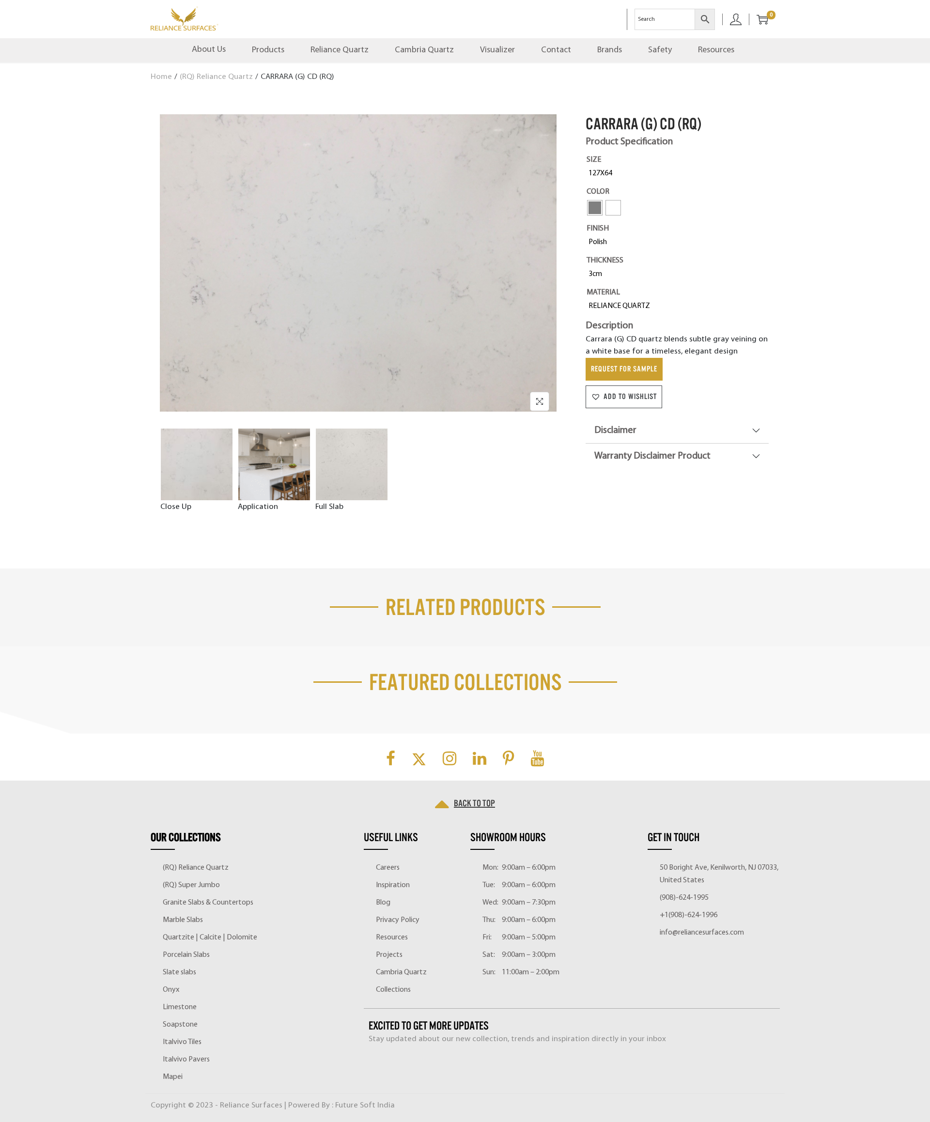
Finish (598, 228)
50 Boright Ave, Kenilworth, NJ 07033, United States (719, 874)
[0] (758, 19)
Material (603, 292)
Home (161, 77)
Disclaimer (615, 430)
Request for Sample (624, 369)
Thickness (605, 260)
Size (594, 160)
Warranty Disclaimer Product (652, 456)
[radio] (602, 173)
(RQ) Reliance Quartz (216, 77)
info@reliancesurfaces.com (702, 933)
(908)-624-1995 (684, 898)
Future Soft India (365, 1105)
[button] (624, 396)
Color (598, 192)
